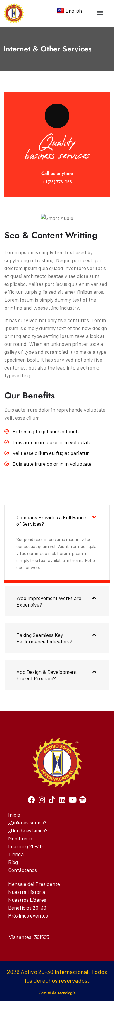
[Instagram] (42, 800)
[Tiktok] (52, 800)
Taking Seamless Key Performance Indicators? (44, 638)
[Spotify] (82, 800)
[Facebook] (31, 800)
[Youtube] (72, 800)
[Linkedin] (62, 800)
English (73, 10)
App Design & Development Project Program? (46, 675)
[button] (100, 13)
